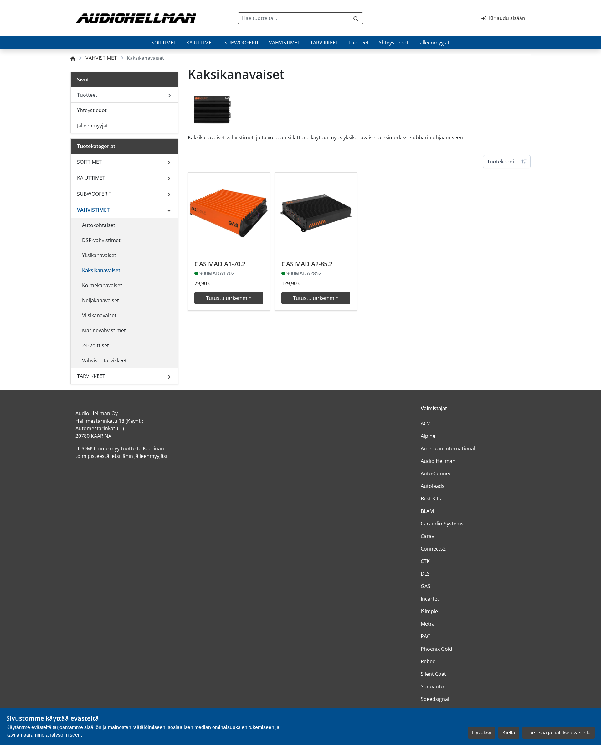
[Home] (72, 57)
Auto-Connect (437, 473)
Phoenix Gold (436, 648)
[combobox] (293, 18)
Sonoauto (432, 686)
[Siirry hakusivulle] (356, 18)
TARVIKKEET (324, 42)
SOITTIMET (164, 42)
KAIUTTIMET (200, 42)
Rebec (428, 661)
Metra (428, 623)
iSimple (429, 611)
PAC (425, 636)
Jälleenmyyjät (434, 42)
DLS (425, 573)
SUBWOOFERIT (241, 42)
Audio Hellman (438, 461)
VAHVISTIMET (284, 42)
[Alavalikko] (169, 162)
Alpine (428, 435)
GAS (425, 586)
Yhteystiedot (393, 42)
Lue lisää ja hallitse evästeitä (559, 732)
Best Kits (431, 498)
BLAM (427, 511)
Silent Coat (433, 673)
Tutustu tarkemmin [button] (229, 298)
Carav (427, 536)
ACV (425, 423)
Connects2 (433, 548)
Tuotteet (358, 42)
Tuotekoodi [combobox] (500, 161)
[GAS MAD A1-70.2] (229, 213)
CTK (425, 561)
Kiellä (508, 732)
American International (448, 448)
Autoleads (432, 486)
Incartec (430, 598)
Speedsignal (435, 699)
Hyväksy (481, 732)
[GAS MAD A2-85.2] (316, 213)
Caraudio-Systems (442, 523)
